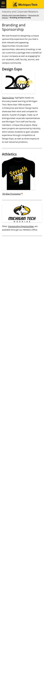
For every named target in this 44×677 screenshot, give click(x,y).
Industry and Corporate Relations (20, 11)
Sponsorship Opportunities (21, 226)
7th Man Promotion (11, 193)
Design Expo (8, 97)
